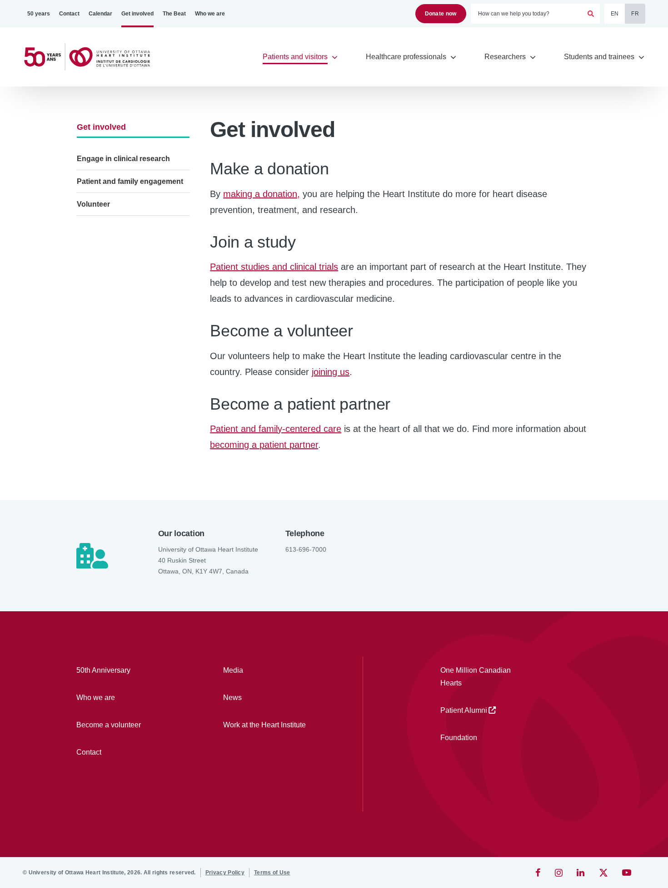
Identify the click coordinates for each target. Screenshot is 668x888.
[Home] (91, 57)
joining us (330, 372)
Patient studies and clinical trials (274, 267)
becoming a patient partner (264, 445)
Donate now (441, 13)
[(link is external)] (538, 872)
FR (635, 13)
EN (615, 13)
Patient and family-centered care (275, 429)
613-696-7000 (305, 549)
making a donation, (261, 194)
